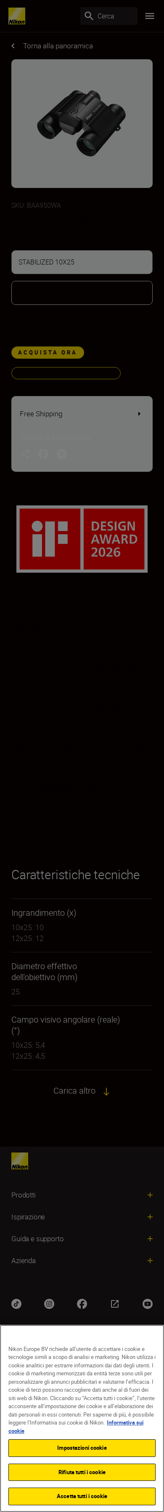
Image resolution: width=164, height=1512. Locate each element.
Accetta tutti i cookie (82, 1496)
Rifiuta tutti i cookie (82, 1472)
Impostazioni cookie (81, 1447)
